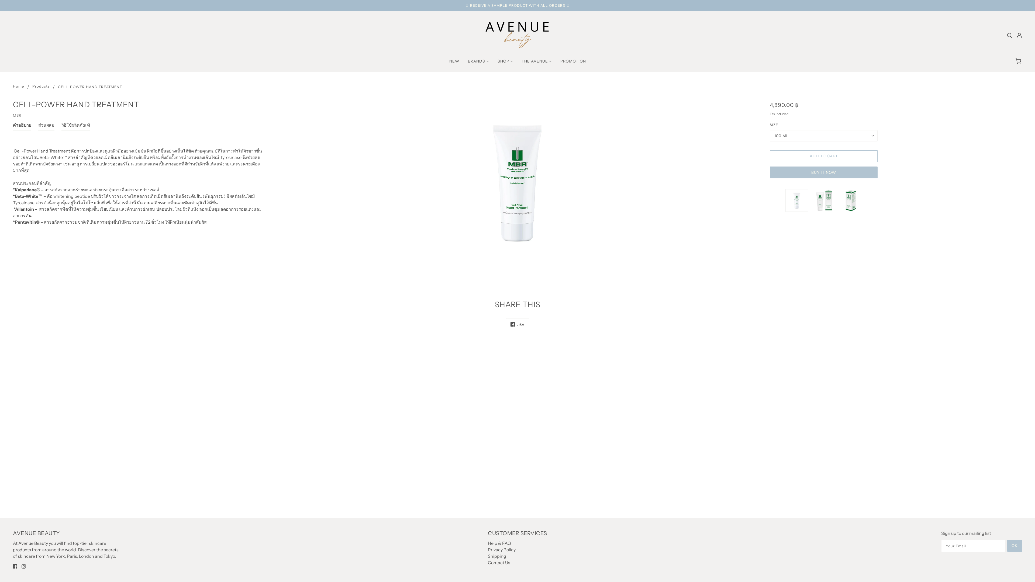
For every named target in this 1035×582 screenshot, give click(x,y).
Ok (1015, 545)
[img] (1010, 35)
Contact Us (499, 562)
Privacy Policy (502, 549)
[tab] (22, 126)
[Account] (1019, 35)
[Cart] (1019, 61)
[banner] (517, 34)
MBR (17, 115)
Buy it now (823, 172)
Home (18, 86)
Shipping (497, 556)
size (774, 125)
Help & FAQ (499, 543)
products (41, 86)
